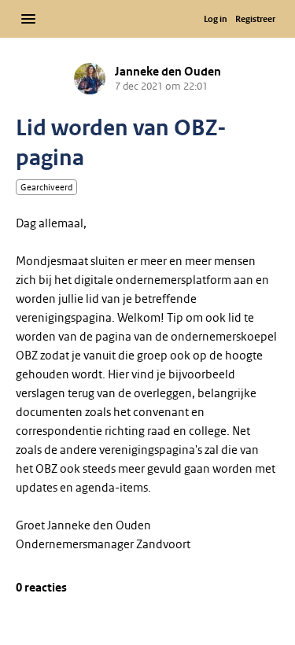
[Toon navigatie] (28, 19)
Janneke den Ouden (168, 71)
